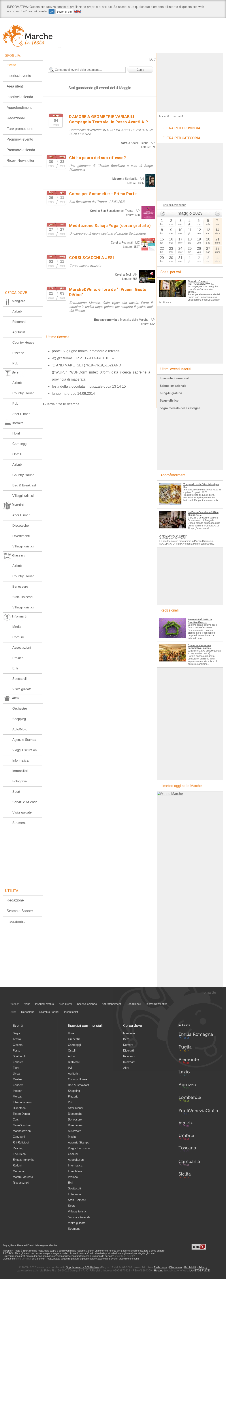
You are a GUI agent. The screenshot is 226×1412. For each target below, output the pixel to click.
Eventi (12, 65)
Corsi (16, 1119)
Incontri (17, 1090)
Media (16, 627)
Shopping (19, 719)
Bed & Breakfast (24, 485)
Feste (16, 1050)
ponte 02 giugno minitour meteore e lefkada (86, 351)
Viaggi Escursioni (24, 750)
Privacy (202, 1267)
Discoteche (20, 525)
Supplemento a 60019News (83, 1267)
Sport (16, 791)
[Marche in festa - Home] (32, 36)
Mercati (17, 1096)
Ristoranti (19, 322)
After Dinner (21, 414)
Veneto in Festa (198, 1124)
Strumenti (19, 823)
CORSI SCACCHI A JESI (91, 257)
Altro (126, 1067)
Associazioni (21, 647)
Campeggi (19, 444)
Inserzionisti (16, 921)
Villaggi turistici (23, 495)
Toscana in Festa (198, 1150)
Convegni (19, 1136)
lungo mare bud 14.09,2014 (73, 393)
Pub (15, 363)
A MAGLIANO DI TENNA (173, 535)
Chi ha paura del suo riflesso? (97, 157)
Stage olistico (169, 400)
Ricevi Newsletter (20, 160)
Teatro (17, 1039)
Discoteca (19, 1108)
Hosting (158, 1270)
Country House (23, 342)
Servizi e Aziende (24, 802)
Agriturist (18, 332)
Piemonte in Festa (198, 1062)
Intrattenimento (22, 1102)
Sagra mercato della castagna (180, 408)
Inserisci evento (19, 76)
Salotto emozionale (173, 385)
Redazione (15, 900)
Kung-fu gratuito (171, 393)
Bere (126, 1039)
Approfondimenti (19, 107)
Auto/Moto (19, 729)
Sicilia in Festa (198, 1175)
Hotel (16, 433)
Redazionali (16, 118)
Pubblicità (190, 1267)
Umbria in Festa (198, 1137)
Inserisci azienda (20, 97)
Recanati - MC (130, 242)
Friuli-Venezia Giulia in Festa (198, 1112)
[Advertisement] (190, 80)
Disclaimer (175, 1267)
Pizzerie (18, 353)
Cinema (18, 1044)
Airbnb (17, 311)
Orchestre (19, 708)
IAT (70, 1067)
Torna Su (209, 992)
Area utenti (15, 86)
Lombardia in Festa (198, 1099)
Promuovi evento (20, 139)
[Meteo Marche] (170, 794)
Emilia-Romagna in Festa (198, 1036)
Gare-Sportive (21, 1125)
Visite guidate (22, 689)
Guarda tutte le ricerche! (61, 404)
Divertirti (128, 1050)
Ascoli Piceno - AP (143, 143)
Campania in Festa (198, 1162)
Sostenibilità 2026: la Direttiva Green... (200, 620)
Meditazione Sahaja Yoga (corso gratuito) (110, 225)
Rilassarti (129, 1056)
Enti (15, 668)
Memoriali (19, 1171)
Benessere (20, 586)
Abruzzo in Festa (198, 1087)
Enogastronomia (23, 1159)
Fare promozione (20, 129)
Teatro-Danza (21, 1113)
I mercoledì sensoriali (175, 378)
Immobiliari (20, 771)
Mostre (17, 1079)
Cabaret (18, 1062)
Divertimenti (21, 536)
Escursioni (19, 1154)
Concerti (18, 1085)
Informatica (20, 760)
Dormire (128, 1044)
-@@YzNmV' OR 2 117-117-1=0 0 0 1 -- (83, 358)
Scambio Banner (20, 911)
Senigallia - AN (134, 178)
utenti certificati (23, 1258)
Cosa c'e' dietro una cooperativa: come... (199, 646)
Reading (18, 1148)
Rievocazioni (21, 1182)
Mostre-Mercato (23, 1177)
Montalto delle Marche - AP (137, 319)
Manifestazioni (22, 1131)
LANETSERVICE (199, 1270)
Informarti (129, 1062)
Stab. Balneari (22, 597)
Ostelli (16, 454)
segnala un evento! (125, 1256)
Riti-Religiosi (21, 1142)
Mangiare (129, 1033)
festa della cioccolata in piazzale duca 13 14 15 (89, 386)
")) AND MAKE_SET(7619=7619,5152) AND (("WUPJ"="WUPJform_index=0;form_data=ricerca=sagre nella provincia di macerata (101, 372)
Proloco (17, 658)
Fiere (16, 1067)
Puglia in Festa (198, 1049)
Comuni (18, 637)
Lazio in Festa (198, 1074)
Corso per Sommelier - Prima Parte (103, 193)
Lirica (16, 1073)
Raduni (17, 1165)
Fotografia (19, 781)
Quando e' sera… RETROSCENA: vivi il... (201, 282)
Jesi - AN (131, 274)
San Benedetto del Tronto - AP (120, 210)
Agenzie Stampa (24, 739)
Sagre (16, 1033)
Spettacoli (19, 678)
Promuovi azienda (21, 150)
